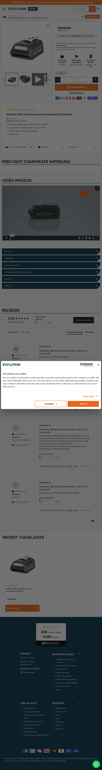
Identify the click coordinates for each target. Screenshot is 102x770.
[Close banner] (98, 365)
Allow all (83, 404)
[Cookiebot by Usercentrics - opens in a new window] (82, 365)
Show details (88, 396)
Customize (49, 404)
